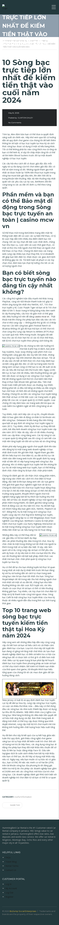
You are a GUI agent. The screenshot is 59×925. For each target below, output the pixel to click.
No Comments (14, 122)
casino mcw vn (42, 316)
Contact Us (10, 870)
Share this (15, 805)
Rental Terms (11, 865)
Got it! (47, 21)
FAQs (8, 857)
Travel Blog (10, 861)
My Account (11, 888)
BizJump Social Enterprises (23, 911)
